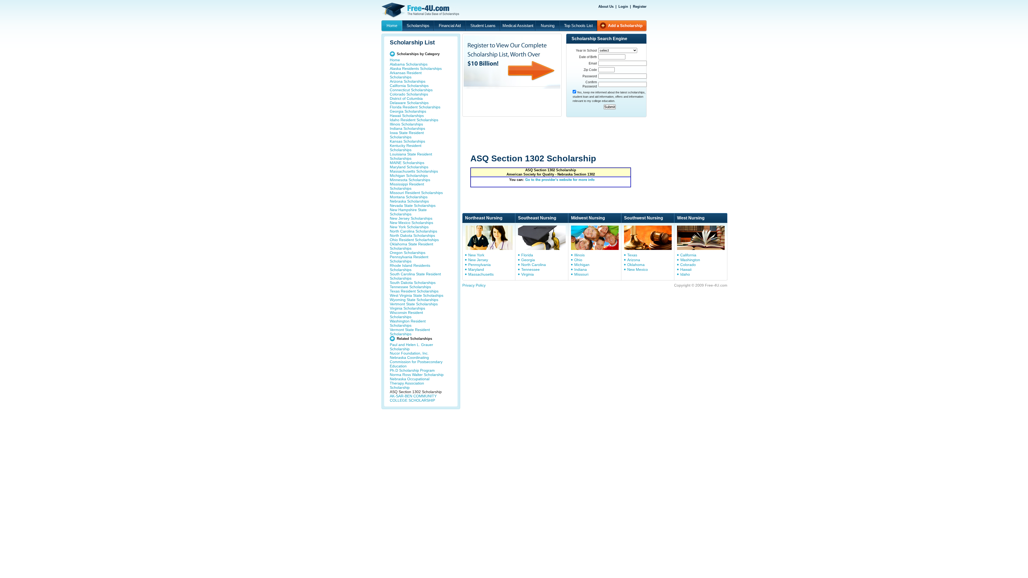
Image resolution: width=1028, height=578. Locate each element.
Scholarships (418, 25)
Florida (527, 255)
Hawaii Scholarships (407, 115)
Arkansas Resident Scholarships (406, 75)
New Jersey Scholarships (411, 218)
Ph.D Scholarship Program (412, 370)
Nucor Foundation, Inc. (409, 353)
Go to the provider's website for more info (560, 180)
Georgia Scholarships (408, 111)
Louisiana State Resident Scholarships (411, 156)
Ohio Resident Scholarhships (414, 240)
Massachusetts (481, 274)
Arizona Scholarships (407, 81)
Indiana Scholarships (407, 128)
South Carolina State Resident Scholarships (415, 276)
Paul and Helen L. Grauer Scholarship (411, 347)
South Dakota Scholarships (413, 282)
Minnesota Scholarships (410, 180)
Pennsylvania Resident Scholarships (409, 259)
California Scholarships (409, 85)
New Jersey (478, 260)
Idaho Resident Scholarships (414, 120)
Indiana (580, 269)
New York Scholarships (409, 227)
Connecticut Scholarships (411, 90)
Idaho (685, 274)
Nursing (547, 25)
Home (392, 25)
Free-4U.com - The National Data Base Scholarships (421, 10)
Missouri (581, 274)
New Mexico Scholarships (411, 222)
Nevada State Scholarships (413, 205)
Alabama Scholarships (409, 64)
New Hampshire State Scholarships (408, 212)
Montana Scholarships (409, 197)
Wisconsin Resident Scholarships (406, 314)
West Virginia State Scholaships (416, 295)
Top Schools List (578, 25)
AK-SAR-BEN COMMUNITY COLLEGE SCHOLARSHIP (413, 398)
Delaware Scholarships (409, 103)
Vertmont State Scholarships (414, 304)
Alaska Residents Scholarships (416, 68)
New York (476, 255)
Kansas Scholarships (407, 141)
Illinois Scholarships (406, 124)
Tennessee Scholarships (410, 287)
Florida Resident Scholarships (415, 107)
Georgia (528, 260)
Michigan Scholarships (409, 175)
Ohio (578, 260)
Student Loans (483, 25)
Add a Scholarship (625, 25)
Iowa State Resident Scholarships (407, 135)
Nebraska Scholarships (409, 201)
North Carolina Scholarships (413, 231)
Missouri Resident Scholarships (416, 193)
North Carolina (533, 265)
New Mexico (637, 269)
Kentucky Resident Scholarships (405, 147)
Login (623, 7)
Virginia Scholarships (407, 308)
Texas (632, 255)
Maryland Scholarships (409, 167)
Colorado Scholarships (409, 94)
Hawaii (685, 269)
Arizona (633, 260)
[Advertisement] (563, 136)
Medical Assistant (517, 25)
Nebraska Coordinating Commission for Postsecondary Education (416, 361)
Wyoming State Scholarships (414, 300)
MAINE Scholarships (407, 163)
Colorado (688, 265)
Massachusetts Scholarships (414, 171)
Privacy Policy (474, 285)
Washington (690, 260)
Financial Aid (450, 25)
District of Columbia (406, 98)
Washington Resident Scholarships (408, 323)
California (688, 255)
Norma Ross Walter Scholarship (417, 374)
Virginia (527, 274)
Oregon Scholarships (407, 252)
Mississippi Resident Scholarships (407, 186)
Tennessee (530, 269)
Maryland (476, 269)
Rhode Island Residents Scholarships (410, 267)
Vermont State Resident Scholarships (410, 332)
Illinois (579, 255)
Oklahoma (636, 265)
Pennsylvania (479, 265)
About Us (606, 7)
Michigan (581, 265)
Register (640, 7)
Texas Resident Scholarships (414, 291)
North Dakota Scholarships (412, 235)
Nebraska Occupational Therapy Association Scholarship (409, 383)
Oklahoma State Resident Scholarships (411, 246)
